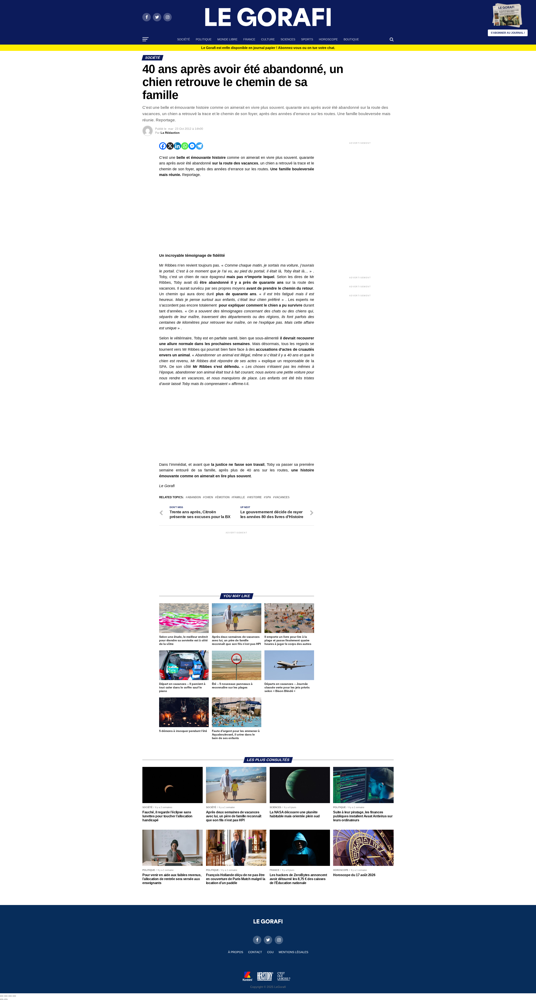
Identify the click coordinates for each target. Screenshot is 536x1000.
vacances (282, 497)
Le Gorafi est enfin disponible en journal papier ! (268, 48)
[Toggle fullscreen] (10, 996)
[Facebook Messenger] (192, 146)
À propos (235, 952)
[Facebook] (162, 146)
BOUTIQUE (351, 39)
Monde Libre (227, 39)
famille (239, 497)
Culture (268, 39)
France (249, 39)
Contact (255, 952)
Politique (203, 39)
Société (183, 39)
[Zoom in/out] (14, 996)
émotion (223, 497)
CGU (270, 952)
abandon (194, 497)
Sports (307, 39)
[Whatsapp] (184, 146)
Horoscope (328, 39)
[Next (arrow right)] (6, 999)
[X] (170, 146)
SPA (268, 497)
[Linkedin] (177, 146)
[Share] (6, 996)
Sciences (288, 39)
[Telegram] (199, 146)
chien (209, 497)
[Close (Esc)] (1, 996)
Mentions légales (293, 952)
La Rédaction (170, 132)
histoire (255, 497)
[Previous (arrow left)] (1, 999)
